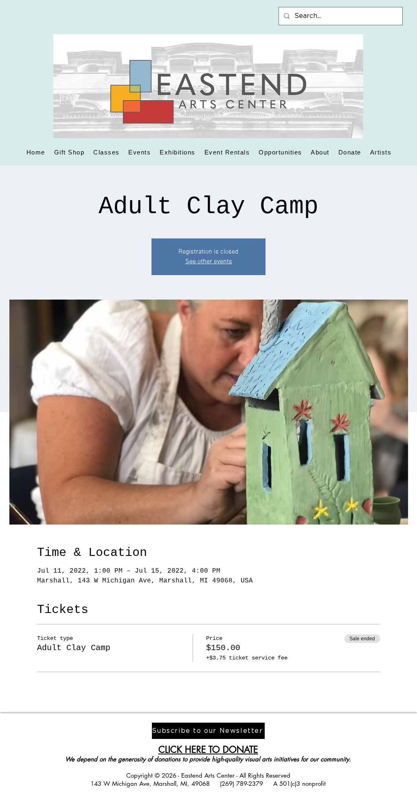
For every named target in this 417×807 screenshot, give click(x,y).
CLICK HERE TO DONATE (208, 749)
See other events (208, 262)
